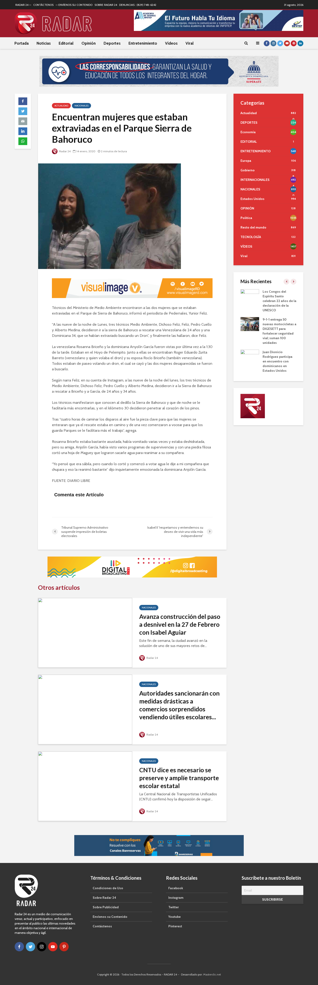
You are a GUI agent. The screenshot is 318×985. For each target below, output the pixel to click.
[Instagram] (41, 946)
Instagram (175, 897)
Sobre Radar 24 (104, 897)
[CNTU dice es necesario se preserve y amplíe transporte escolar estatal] (85, 786)
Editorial (66, 43)
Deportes (112, 43)
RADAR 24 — (23, 5)
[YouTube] (53, 946)
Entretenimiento (143, 43)
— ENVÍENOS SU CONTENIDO (74, 5)
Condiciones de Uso (108, 888)
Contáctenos (102, 926)
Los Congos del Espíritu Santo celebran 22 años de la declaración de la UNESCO (279, 300)
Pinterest (175, 926)
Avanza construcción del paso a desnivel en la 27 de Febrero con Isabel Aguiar (179, 624)
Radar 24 (64, 151)
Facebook (175, 888)
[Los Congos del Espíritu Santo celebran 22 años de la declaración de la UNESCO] (249, 296)
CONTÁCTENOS (43, 5)
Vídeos (171, 43)
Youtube (174, 917)
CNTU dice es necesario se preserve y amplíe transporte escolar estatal (179, 777)
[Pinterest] (64, 946)
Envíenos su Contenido (110, 917)
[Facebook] (19, 946)
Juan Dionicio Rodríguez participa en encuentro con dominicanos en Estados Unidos (277, 361)
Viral (190, 43)
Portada (21, 43)
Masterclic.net (212, 974)
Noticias (44, 43)
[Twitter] (30, 946)
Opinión (88, 43)
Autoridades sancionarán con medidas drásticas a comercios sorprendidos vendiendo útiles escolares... (179, 705)
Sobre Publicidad (106, 907)
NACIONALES (81, 105)
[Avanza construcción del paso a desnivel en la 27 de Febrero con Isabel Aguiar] (85, 632)
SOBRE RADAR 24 (106, 5)
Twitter (173, 907)
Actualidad (61, 105)
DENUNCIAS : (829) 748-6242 (137, 5)
